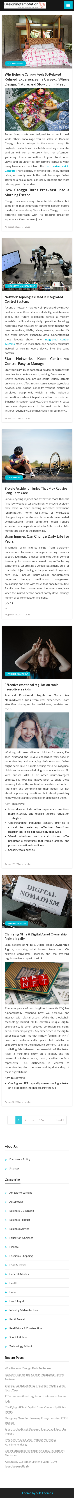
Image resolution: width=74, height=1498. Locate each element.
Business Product (19, 1219)
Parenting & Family (18, 674)
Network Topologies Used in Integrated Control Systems (34, 299)
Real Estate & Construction (25, 1328)
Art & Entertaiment (20, 1192)
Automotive (16, 1201)
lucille (28, 864)
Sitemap (14, 1168)
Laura (27, 226)
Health (13, 1283)
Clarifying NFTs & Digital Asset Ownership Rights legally (36, 936)
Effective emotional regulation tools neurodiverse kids (31, 687)
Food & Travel (16, 63)
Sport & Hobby (18, 1337)
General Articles (17, 923)
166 (41, 1119)
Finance (14, 1246)
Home (12, 1292)
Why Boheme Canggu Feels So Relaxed (33, 74)
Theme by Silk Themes (37, 1493)
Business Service (19, 1228)
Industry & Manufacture (21, 286)
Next (59, 1119)
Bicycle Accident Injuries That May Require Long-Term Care (36, 490)
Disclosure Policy (19, 1159)
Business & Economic (21, 1210)
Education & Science (21, 1237)
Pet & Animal (17, 1319)
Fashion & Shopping (21, 1255)
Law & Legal (14, 477)
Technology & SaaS (20, 1346)
